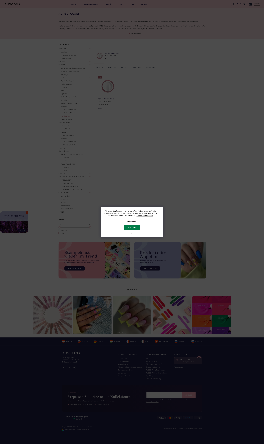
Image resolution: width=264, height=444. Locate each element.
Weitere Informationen (145, 216)
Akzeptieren (132, 227)
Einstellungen (132, 221)
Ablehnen (132, 233)
